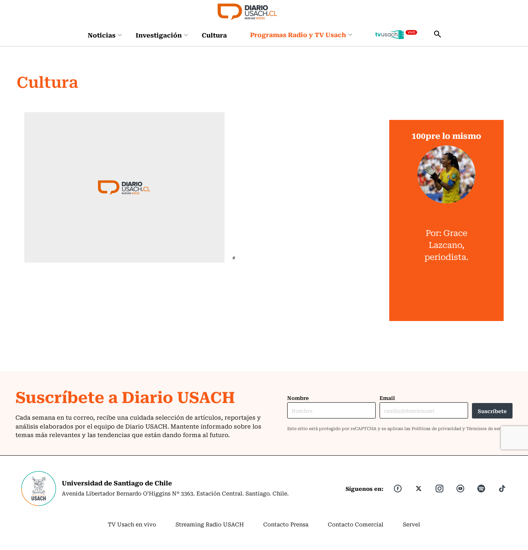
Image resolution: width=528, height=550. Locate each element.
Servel (411, 524)
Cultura (214, 35)
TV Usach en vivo (132, 524)
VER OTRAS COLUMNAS (446, 307)
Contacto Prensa (285, 524)
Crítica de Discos (257, 117)
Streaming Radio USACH (209, 524)
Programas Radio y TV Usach (298, 34)
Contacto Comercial (355, 524)
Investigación (159, 35)
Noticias (102, 35)
